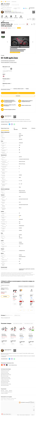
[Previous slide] (18, 310)
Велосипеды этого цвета (28, 323)
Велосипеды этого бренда (17, 323)
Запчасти (11, 17)
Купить (15, 303)
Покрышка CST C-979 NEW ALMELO (31, 295)
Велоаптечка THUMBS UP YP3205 (20, 295)
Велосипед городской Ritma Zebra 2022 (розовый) (31, 336)
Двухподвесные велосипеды (6, 374)
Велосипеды (6, 17)
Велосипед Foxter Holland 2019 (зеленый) (13, 335)
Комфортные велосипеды (5, 377)
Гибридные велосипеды (5, 370)
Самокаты (3, 22)
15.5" (4, 80)
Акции (3, 1)
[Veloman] (5, 4)
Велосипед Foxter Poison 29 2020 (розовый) (15, 297)
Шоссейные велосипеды (5, 381)
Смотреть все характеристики (15, 52)
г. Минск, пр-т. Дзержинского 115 (7, 8)
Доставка (2, 390)
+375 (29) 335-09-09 (31, 8)
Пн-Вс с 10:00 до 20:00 (17, 8)
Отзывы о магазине (4, 393)
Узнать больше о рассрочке (8, 60)
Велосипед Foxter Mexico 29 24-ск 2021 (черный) (4, 335)
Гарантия (10, 390)
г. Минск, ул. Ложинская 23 (6, 9)
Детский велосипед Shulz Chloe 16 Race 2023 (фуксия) (22, 336)
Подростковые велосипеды (6, 378)
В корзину (5, 296)
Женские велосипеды (5, 385)
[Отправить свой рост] (11, 69)
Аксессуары (16, 17)
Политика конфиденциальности (6, 391)
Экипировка (21, 17)
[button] (7, 42)
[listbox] (21, 286)
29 (3, 85)
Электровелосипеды (4, 382)
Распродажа (8, 1)
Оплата (6, 390)
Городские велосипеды (5, 373)
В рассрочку (18, 95)
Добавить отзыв (17, 315)
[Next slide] (23, 310)
